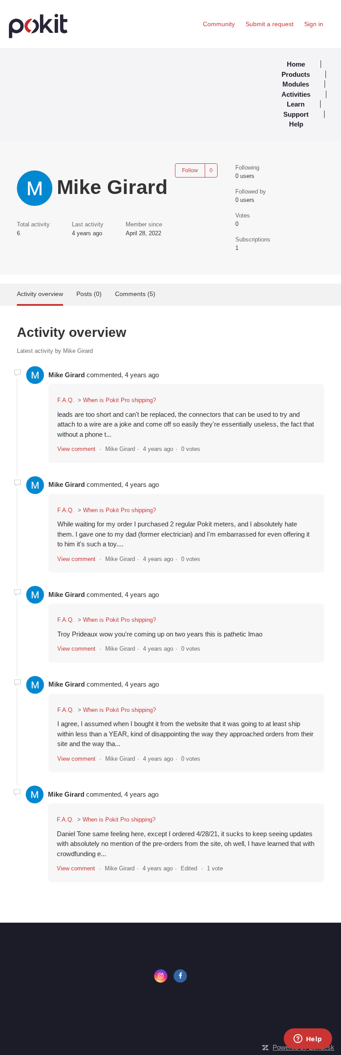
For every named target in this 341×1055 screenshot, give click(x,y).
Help (296, 124)
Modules (295, 84)
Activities (296, 94)
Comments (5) (135, 293)
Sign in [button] (313, 24)
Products (296, 74)
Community (219, 24)
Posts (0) (89, 293)
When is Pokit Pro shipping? (119, 400)
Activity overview (40, 293)
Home (296, 64)
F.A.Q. (65, 400)
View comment (76, 449)
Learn (296, 104)
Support (296, 114)
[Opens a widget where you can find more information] (307, 1039)
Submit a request (269, 24)
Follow (190, 170)
